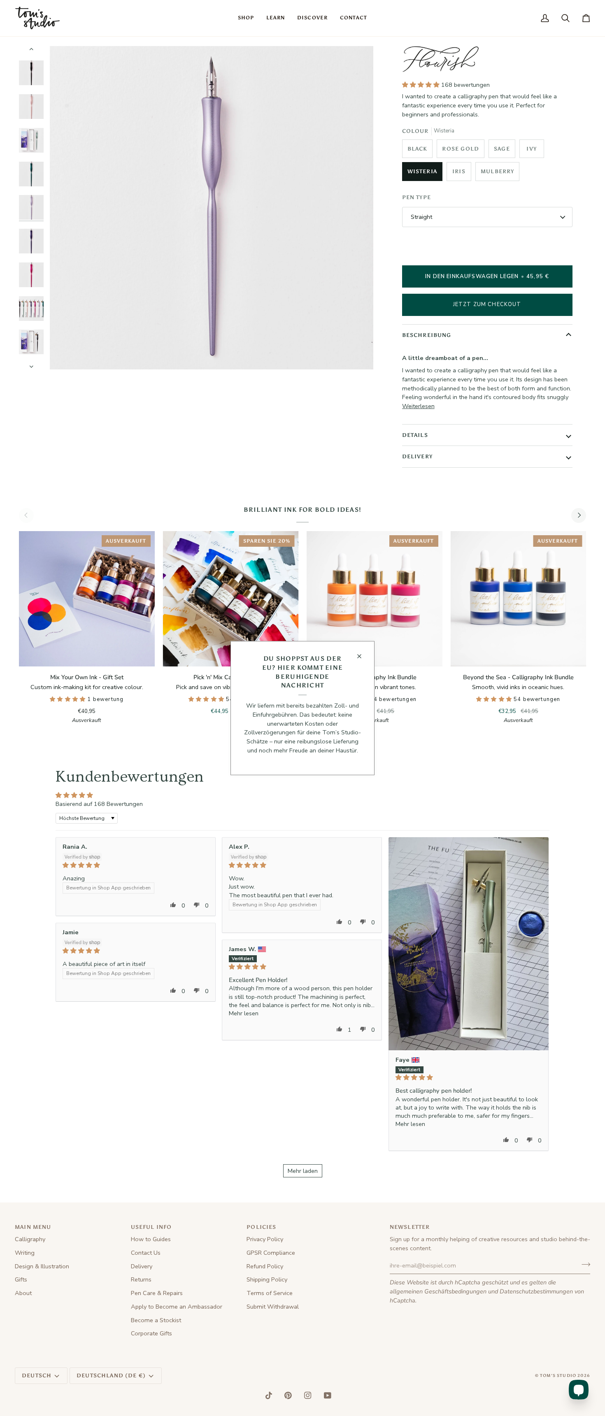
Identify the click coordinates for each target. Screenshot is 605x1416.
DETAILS (415, 435)
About (23, 1293)
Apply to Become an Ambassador (176, 1306)
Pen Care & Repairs (157, 1293)
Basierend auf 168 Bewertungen (99, 804)
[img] (136, 865)
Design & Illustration (42, 1266)
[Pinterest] (288, 1395)
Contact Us (146, 1253)
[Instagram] (308, 1395)
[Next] (578, 515)
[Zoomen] (65, 354)
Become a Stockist (156, 1320)
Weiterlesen (418, 406)
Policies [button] (261, 1227)
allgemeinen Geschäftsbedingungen (438, 1291)
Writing (25, 1253)
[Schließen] (362, 656)
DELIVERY (417, 456)
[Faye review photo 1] (469, 943)
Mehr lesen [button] (410, 1124)
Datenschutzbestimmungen (536, 1291)
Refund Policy (265, 1266)
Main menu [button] (33, 1227)
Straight (421, 217)
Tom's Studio (558, 1375)
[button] (246, 18)
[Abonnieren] (583, 1264)
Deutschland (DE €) (111, 1375)
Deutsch (36, 1375)
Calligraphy (30, 1239)
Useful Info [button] (151, 1227)
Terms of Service (270, 1293)
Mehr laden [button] (303, 1171)
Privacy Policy (265, 1239)
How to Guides (151, 1239)
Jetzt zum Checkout (487, 304)
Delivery (141, 1266)
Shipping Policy (267, 1279)
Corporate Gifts (151, 1333)
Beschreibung (426, 335)
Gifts (21, 1279)
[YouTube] (327, 1395)
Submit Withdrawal (273, 1306)
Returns (141, 1279)
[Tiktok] (268, 1395)
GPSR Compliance (271, 1253)
